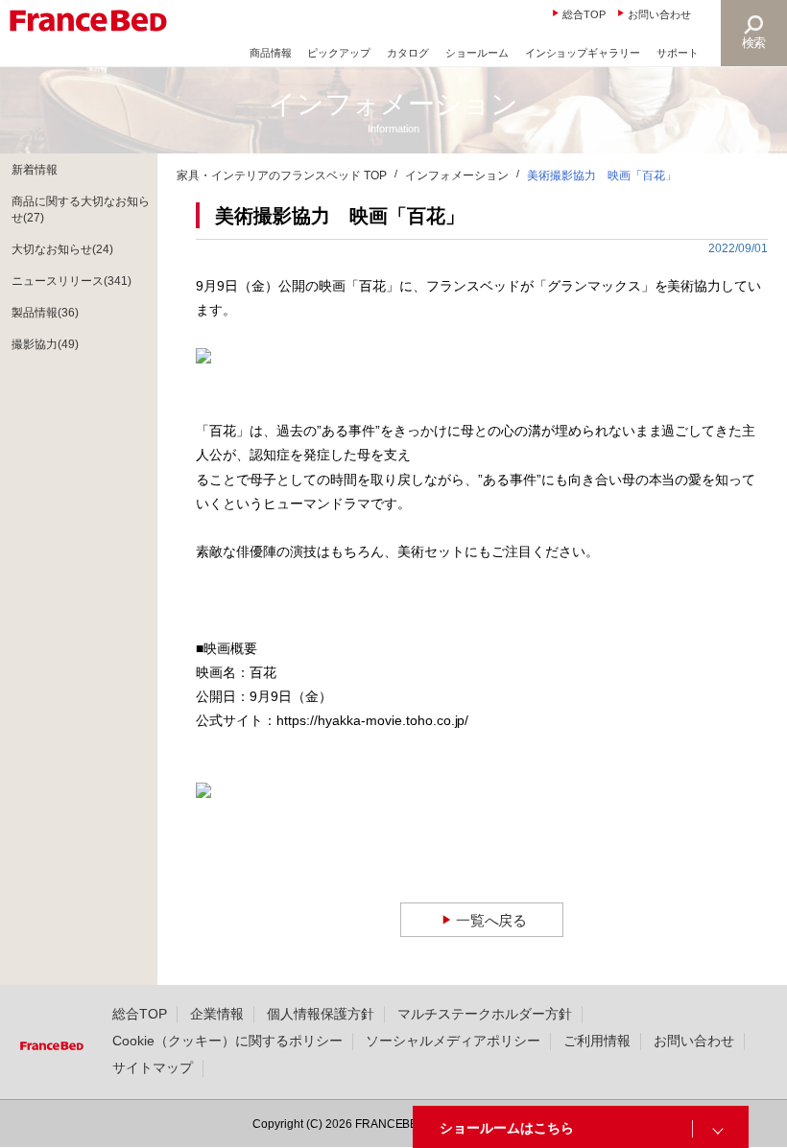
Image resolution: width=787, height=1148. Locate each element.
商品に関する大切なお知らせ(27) (81, 209)
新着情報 (35, 169)
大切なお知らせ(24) (62, 249)
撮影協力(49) (45, 344)
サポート (677, 53)
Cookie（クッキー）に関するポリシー (227, 1040)
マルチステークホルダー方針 (484, 1013)
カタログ (408, 53)
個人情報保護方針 (320, 1013)
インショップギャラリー (583, 53)
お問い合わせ (659, 14)
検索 (754, 42)
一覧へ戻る (492, 920)
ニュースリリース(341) (71, 281)
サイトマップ (152, 1067)
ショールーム (477, 53)
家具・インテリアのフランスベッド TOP (282, 175)
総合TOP (584, 14)
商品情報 (271, 53)
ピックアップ (338, 53)
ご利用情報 (597, 1040)
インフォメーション (457, 175)
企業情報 (217, 1013)
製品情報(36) (45, 312)
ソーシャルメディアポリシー (453, 1040)
